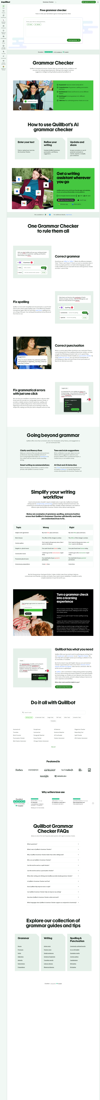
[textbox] (53, 28)
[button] (29, 717)
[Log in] (98, 2)
